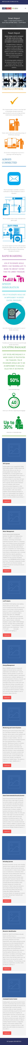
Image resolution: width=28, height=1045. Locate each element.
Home (5, 20)
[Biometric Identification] (14, 918)
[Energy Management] (14, 652)
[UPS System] (14, 450)
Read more (7, 501)
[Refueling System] (14, 848)
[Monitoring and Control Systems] (14, 714)
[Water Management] (14, 518)
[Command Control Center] (14, 985)
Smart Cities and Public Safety (9, 22)
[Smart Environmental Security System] (14, 782)
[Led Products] (14, 587)
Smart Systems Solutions (15, 20)
